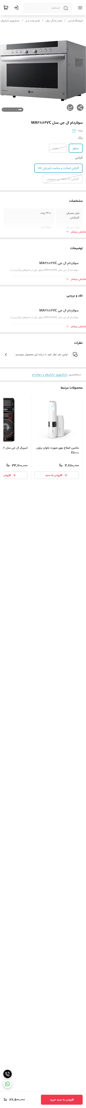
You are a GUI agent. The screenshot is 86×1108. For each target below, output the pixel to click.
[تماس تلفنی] (7, 1074)
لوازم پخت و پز (32, 21)
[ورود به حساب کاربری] (17, 7)
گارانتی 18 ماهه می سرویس (63, 179)
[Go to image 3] (13, 109)
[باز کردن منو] (79, 7)
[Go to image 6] (6, 109)
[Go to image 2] (16, 109)
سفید (56, 148)
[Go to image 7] (3, 109)
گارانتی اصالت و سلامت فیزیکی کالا (58, 168)
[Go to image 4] (11, 109)
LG (74, 130)
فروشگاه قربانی (75, 21)
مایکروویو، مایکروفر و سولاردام (49, 374)
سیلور (75, 148)
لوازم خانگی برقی (54, 21)
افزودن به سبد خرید (62, 1099)
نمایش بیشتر (78, 231)
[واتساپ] (7, 1084)
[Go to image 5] (8, 109)
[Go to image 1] (20, 109)
